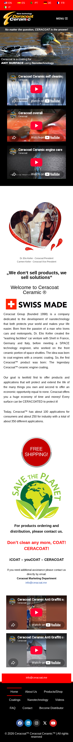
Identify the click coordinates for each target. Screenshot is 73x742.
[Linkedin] (28, 723)
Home (14, 691)
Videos (59, 699)
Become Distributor (51, 708)
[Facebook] (20, 723)
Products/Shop (53, 691)
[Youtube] (53, 723)
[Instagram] (36, 723)
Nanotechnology (37, 699)
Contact (27, 708)
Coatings (14, 699)
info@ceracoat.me (36, 582)
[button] (4, 48)
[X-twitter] (45, 723)
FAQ (12, 708)
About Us (31, 691)
